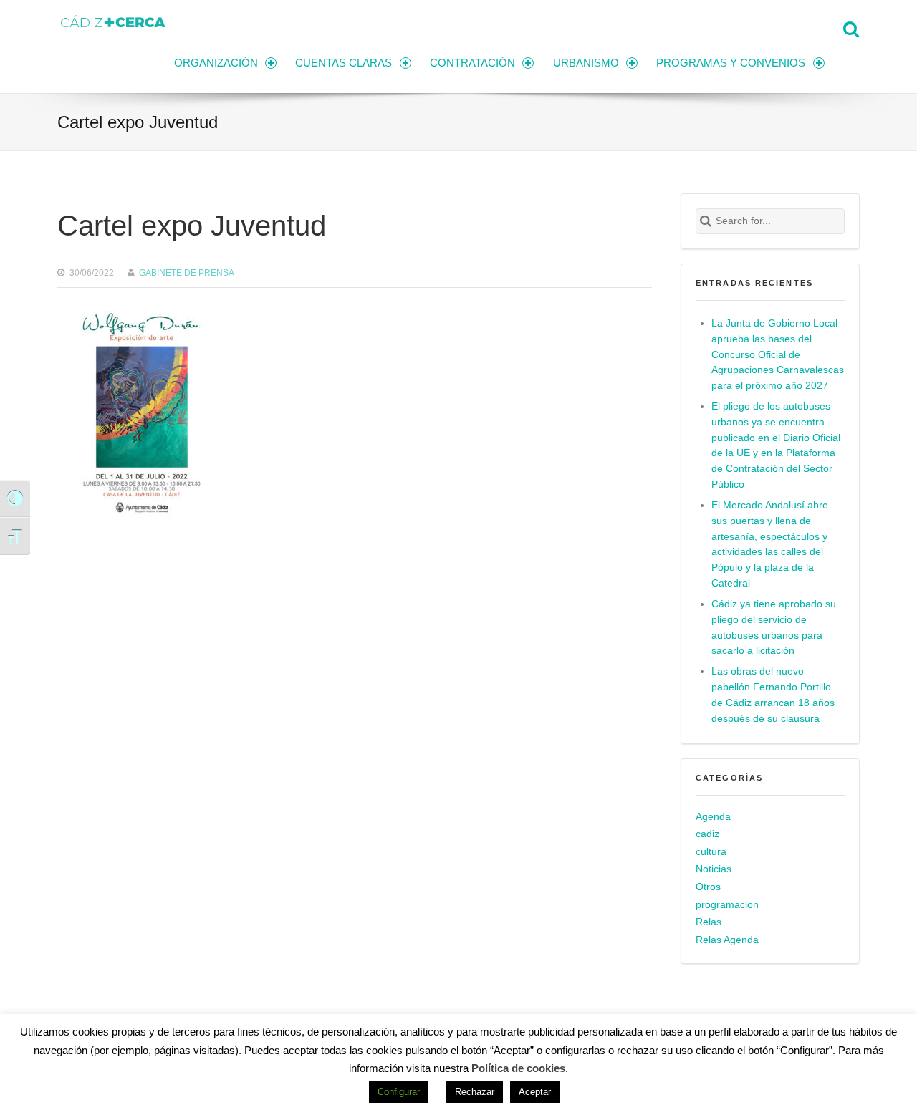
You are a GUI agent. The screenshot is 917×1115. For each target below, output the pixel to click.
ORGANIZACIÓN (216, 63)
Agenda (713, 816)
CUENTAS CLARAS (343, 63)
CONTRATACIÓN (472, 63)
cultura (711, 851)
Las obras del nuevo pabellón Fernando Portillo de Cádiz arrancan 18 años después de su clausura (773, 695)
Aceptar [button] (535, 1091)
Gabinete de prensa (186, 272)
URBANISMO (586, 63)
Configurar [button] (399, 1091)
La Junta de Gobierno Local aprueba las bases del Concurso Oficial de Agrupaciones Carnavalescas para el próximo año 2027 (777, 355)
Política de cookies (518, 1068)
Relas (708, 922)
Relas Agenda (727, 940)
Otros (708, 887)
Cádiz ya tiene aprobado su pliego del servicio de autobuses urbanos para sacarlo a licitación (773, 628)
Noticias (713, 869)
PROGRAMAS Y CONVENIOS (730, 63)
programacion (727, 904)
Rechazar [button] (474, 1091)
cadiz (707, 834)
